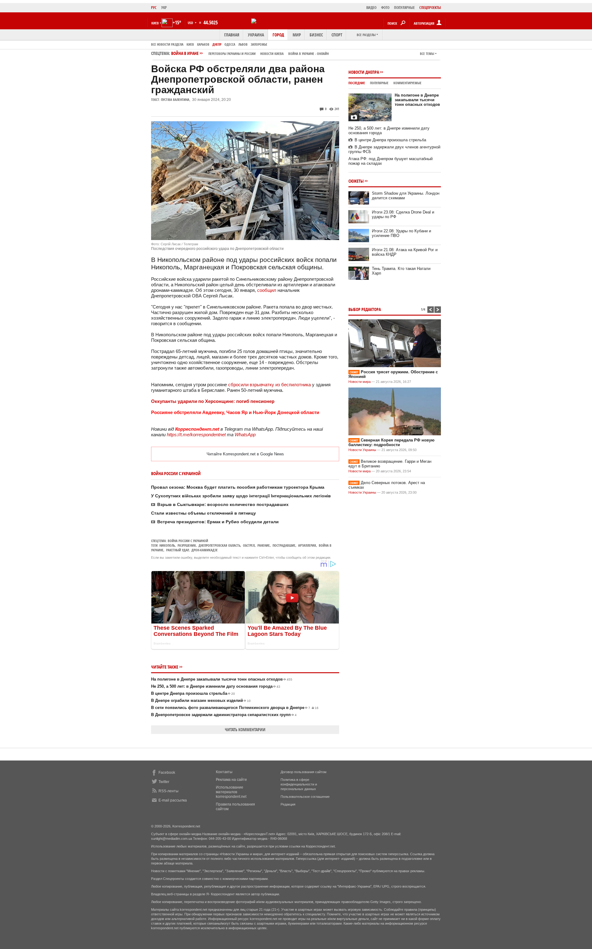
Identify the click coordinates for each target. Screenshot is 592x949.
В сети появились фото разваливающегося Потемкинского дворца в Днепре (235, 707)
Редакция (288, 804)
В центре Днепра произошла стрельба (193, 693)
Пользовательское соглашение (305, 796)
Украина (256, 35)
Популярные (379, 83)
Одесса (229, 44)
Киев (190, 44)
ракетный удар (177, 550)
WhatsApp (245, 434)
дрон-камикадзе (204, 550)
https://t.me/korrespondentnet (196, 434)
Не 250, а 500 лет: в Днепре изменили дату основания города (215, 686)
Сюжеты (356, 181)
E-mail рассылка (172, 800)
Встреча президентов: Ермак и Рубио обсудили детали (218, 521)
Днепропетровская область (219, 545)
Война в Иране (250, 53)
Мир (297, 35)
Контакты (224, 772)
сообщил (266, 290)
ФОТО (385, 7)
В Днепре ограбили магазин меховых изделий (201, 700)
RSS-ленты (168, 791)
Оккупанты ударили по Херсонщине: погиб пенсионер (212, 401)
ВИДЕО (371, 7)
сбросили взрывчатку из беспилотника (270, 384)
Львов (243, 44)
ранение (263, 545)
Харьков (203, 44)
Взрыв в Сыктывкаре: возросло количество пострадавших (223, 504)
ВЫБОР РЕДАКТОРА (364, 309)
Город (278, 35)
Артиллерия (307, 545)
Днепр (216, 44)
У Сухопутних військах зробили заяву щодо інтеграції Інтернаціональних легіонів (241, 495)
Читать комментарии (245, 729)
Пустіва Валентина (175, 99)
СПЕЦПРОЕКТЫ (430, 7)
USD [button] (191, 22)
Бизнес (316, 35)
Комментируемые (407, 83)
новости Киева (272, 53)
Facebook (166, 772)
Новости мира (359, 381)
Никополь (167, 545)
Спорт (336, 35)
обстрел (249, 545)
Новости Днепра (363, 72)
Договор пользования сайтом (304, 772)
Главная (231, 35)
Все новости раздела (167, 44)
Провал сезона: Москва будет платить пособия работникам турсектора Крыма (237, 487)
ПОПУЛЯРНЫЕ (404, 7)
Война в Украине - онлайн (308, 53)
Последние (356, 83)
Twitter (163, 782)
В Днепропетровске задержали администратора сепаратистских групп (224, 714)
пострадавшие (284, 545)
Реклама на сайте (231, 779)
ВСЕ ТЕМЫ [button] (427, 53)
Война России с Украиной (188, 540)
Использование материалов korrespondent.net (231, 792)
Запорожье (259, 44)
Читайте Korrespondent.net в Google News (245, 454)
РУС (154, 7)
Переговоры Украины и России (232, 53)
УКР (164, 7)
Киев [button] (155, 23)
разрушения (187, 545)
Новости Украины (362, 450)
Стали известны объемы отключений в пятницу (203, 513)
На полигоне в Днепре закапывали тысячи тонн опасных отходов (221, 679)
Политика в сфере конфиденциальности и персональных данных (299, 784)
